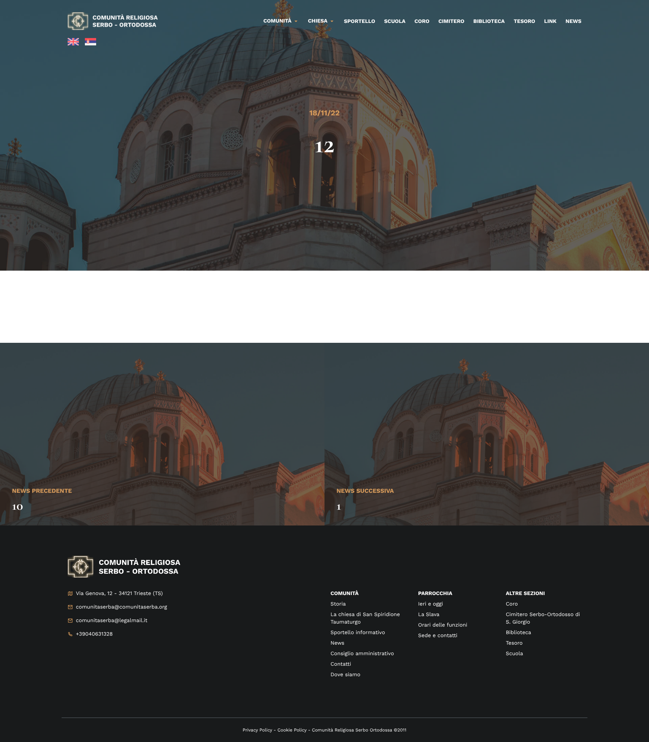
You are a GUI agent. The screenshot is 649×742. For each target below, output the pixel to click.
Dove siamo (345, 675)
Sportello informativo (358, 633)
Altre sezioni (525, 594)
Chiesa (318, 21)
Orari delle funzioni (442, 625)
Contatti (341, 664)
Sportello (359, 21)
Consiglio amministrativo (362, 654)
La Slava (428, 615)
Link (550, 21)
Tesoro (524, 21)
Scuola (395, 21)
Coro (422, 21)
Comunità (277, 21)
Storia (338, 604)
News (573, 21)
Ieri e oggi (430, 604)
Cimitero (451, 21)
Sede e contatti (437, 636)
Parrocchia (435, 594)
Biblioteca (488, 21)
